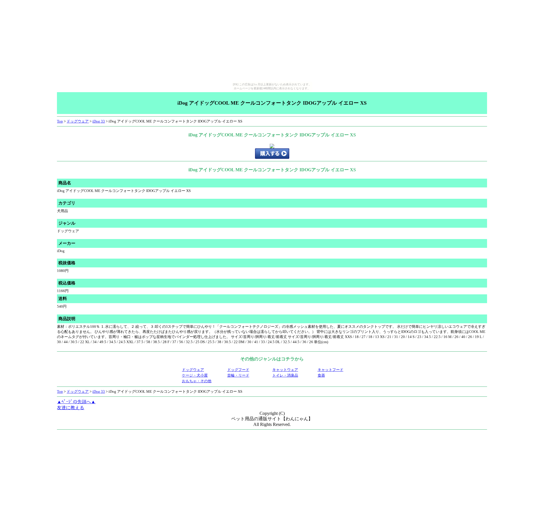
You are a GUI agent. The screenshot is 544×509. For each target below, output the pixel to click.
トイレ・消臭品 (285, 375)
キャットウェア (285, 370)
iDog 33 (98, 121)
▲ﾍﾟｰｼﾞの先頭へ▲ (76, 401)
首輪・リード (238, 375)
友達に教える (70, 407)
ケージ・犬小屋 (195, 375)
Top (60, 121)
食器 (321, 375)
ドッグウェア (78, 121)
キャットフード (330, 370)
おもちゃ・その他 (196, 381)
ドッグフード (238, 370)
